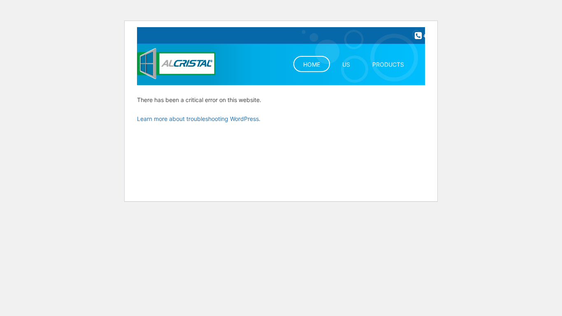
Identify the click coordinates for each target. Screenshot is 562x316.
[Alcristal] (185, 64)
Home (311, 64)
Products (388, 64)
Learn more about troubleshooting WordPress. (198, 118)
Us (346, 64)
